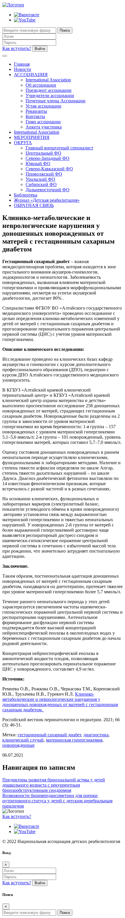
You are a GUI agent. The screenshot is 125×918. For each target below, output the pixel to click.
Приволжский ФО (44, 174)
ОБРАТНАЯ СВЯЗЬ (34, 205)
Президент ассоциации (49, 90)
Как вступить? (16, 48)
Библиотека (25, 194)
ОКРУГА (23, 142)
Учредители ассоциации (50, 95)
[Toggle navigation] (4, 56)
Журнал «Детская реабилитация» (47, 200)
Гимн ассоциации (43, 121)
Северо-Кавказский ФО (49, 168)
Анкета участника (44, 126)
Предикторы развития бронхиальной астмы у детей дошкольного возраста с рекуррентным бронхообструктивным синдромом (53, 785)
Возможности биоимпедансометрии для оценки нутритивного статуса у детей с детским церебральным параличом (57, 800)
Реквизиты (36, 111)
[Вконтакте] (26, 14)
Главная (22, 64)
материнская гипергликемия (74, 739)
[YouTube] (24, 19)
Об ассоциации (41, 85)
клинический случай (23, 739)
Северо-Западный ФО (47, 158)
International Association (48, 79)
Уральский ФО (40, 179)
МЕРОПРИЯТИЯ (31, 137)
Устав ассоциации (43, 105)
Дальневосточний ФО (47, 189)
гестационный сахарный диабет (49, 734)
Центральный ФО (43, 153)
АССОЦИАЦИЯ (31, 74)
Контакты (35, 116)
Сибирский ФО (41, 184)
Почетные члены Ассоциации (55, 100)
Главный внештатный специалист (59, 147)
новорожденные (18, 745)
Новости (22, 69)
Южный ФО (38, 163)
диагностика (95, 734)
